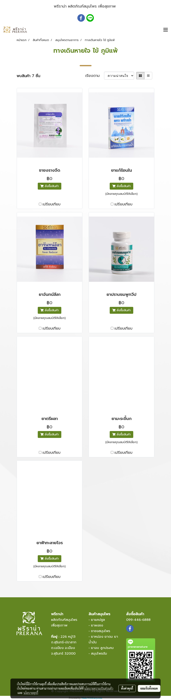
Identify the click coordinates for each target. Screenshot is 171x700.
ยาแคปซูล (98, 619)
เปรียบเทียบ (51, 204)
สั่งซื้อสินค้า (51, 186)
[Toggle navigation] (165, 30)
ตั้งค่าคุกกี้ (127, 688)
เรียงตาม (94, 76)
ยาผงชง (98, 625)
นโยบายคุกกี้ (31, 693)
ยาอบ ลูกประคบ (102, 647)
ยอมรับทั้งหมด (149, 688)
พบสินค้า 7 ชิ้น (28, 76)
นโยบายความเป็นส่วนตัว (98, 688)
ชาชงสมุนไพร (100, 631)
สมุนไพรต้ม (99, 653)
